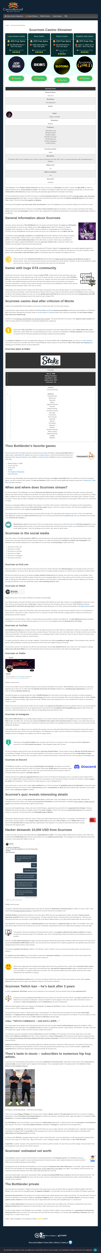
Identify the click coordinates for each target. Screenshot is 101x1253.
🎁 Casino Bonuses (32, 16)
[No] (99, 1250)
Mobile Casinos (45, 16)
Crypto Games (44, 455)
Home (7, 25)
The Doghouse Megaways (16, 472)
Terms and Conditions (36, 1242)
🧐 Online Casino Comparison (14, 16)
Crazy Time (11, 467)
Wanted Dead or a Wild (15, 463)
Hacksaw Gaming (20, 457)
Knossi (51, 310)
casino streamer (87, 340)
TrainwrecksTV (87, 480)
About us (57, 1242)
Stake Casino (85, 606)
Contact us (64, 1242)
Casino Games (57, 16)
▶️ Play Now (16, 78)
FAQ (66, 16)
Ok (95, 1250)
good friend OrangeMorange (64, 515)
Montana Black (41, 310)
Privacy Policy (48, 1242)
